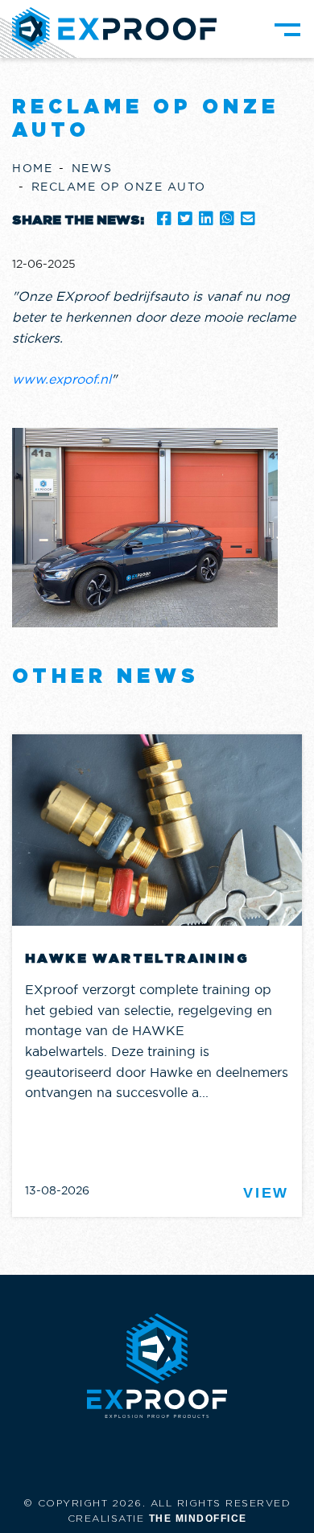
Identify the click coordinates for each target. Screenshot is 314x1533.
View (266, 1193)
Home (32, 168)
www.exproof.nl (61, 379)
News (92, 168)
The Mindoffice (198, 1518)
